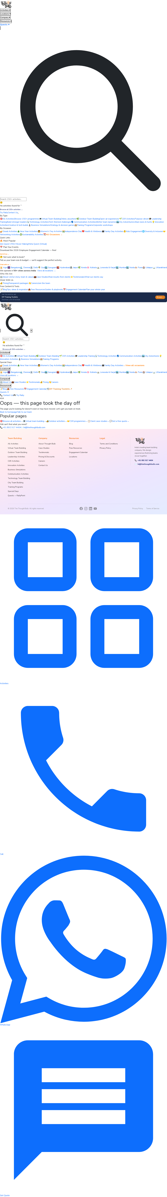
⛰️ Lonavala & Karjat (106, 267)
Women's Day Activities (50, 365)
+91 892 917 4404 (10, 427)
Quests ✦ (5, 24)
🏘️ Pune (138, 267)
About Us (5, 382)
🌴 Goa (41, 267)
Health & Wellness (92, 365)
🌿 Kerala (82, 267)
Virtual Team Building (25, 356)
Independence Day (72, 365)
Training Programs (49, 359)
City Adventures (150, 356)
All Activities (7, 356)
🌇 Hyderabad (63, 267)
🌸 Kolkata (92, 267)
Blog (3, 389)
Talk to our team (24, 412)
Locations (5, 13)
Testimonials (33, 382)
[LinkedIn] (90, 508)
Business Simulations (29, 359)
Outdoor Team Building (47, 356)
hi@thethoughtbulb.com (33, 427)
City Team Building (15, 482)
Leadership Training (85, 356)
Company (5, 17)
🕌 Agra (4, 267)
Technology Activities (106, 356)
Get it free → (4, 254)
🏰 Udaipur (147, 267)
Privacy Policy (105, 448)
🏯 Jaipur (74, 267)
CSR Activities (67, 356)
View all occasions (133, 365)
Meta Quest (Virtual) (37, 244)
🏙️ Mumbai (121, 267)
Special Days (13, 491)
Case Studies (18, 382)
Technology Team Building (19, 478)
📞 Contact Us (6, 395)
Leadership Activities (16, 456)
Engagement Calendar (35, 389)
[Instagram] (85, 508)
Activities (5, 10)
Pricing (44, 382)
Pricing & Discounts (46, 456)
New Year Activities (27, 365)
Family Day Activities (112, 365)
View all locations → (46, 270)
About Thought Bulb (47, 443)
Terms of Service (152, 508)
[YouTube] (95, 508)
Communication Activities (129, 356)
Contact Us (13, 212)
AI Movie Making (20, 244)
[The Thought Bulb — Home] (6, 4)
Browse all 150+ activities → (11, 209)
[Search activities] (0, 28)
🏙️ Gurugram (51, 267)
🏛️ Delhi (34, 267)
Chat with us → (5, 264)
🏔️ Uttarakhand (160, 267)
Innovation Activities (16, 465)
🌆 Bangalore (14, 267)
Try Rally (4, 212)
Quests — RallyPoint (16, 495)
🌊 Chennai (25, 267)
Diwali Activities (8, 365)
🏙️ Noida (130, 267)
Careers (53, 382)
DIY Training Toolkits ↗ (59, 389)
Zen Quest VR (6, 244)
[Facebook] (81, 508)
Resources (5, 21)
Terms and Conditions (109, 443)
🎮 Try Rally (18, 395)
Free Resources (15, 389)
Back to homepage (8, 412)
